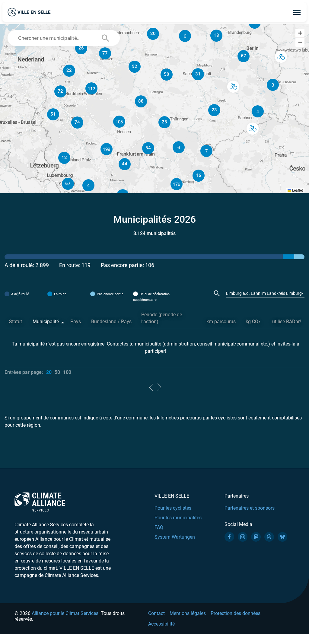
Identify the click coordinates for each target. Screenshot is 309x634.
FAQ (158, 527)
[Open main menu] (297, 12)
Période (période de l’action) (161, 318)
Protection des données (235, 613)
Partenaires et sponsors (250, 508)
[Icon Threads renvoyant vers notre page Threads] (269, 537)
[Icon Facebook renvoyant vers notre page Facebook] (229, 537)
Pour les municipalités (178, 518)
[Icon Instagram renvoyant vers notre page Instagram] (242, 537)
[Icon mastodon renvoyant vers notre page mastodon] (256, 537)
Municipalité (46, 321)
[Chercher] (217, 293)
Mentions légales (188, 613)
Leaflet (297, 190)
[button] (258, 111)
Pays (75, 321)
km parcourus (221, 321)
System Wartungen (174, 537)
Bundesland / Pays (111, 321)
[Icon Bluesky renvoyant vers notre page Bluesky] (282, 537)
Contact (156, 613)
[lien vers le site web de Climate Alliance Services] (39, 502)
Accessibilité (161, 624)
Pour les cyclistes (172, 508)
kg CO (253, 322)
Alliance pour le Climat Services (65, 613)
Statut (15, 321)
